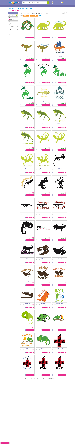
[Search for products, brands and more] (48, 2)
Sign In (55, 1)
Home (10, 8)
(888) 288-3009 (59, 6)
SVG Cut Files (15, 8)
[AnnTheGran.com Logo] (14, 2)
